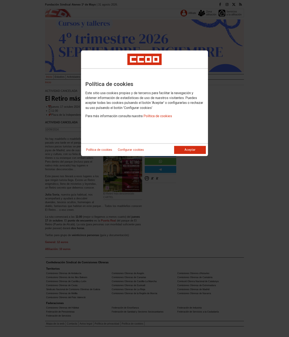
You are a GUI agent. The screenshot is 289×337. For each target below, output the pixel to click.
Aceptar (189, 150)
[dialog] (144, 103)
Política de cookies (157, 116)
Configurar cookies (131, 150)
